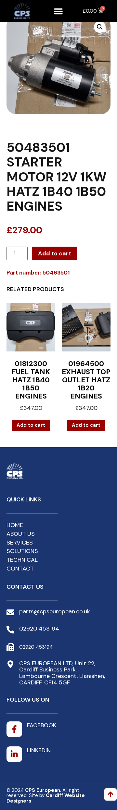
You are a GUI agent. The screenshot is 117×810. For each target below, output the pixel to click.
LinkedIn (39, 750)
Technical (22, 560)
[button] (58, 11)
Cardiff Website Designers (45, 798)
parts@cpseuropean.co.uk (54, 611)
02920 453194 (39, 628)
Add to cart (54, 253)
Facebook (41, 725)
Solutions (22, 551)
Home (14, 525)
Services (19, 542)
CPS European (42, 790)
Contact (20, 568)
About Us (20, 534)
